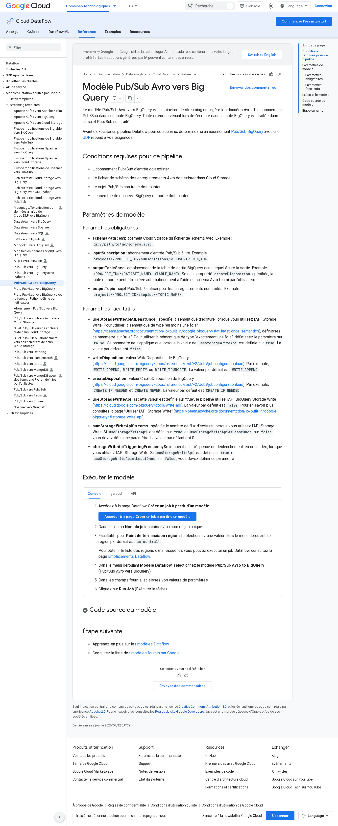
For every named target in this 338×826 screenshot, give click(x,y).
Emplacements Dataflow (129, 556)
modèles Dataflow (153, 644)
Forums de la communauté (160, 756)
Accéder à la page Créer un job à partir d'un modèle (147, 516)
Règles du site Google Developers (179, 711)
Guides (33, 31)
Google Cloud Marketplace (92, 771)
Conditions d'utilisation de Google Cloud (232, 805)
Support (145, 763)
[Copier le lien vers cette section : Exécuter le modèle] (140, 478)
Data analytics (136, 74)
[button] (32, 75)
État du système (151, 779)
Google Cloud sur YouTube (292, 779)
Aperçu (12, 31)
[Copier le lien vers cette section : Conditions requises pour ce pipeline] (187, 157)
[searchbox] (33, 47)
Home (87, 74)
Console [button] (94, 493)
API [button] (133, 493)
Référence (87, 31)
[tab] (94, 493)
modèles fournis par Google (155, 653)
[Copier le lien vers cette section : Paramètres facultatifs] (140, 309)
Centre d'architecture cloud (226, 779)
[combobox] (210, 5)
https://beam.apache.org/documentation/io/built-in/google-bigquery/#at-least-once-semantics (176, 331)
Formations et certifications (226, 787)
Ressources (140, 31)
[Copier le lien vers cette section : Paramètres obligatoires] (143, 228)
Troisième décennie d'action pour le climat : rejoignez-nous (121, 816)
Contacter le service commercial (97, 779)
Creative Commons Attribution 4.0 (202, 706)
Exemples (113, 31)
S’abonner (280, 815)
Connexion (323, 6)
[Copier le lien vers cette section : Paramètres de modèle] (150, 215)
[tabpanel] (182, 547)
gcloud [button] (116, 493)
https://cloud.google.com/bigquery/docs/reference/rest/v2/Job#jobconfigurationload (168, 363)
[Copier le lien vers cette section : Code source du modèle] (161, 610)
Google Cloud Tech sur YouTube (296, 787)
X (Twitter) (280, 771)
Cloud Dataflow (33, 21)
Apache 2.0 (97, 711)
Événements (281, 763)
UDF (86, 137)
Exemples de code (219, 771)
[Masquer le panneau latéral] (60, 817)
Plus (129, 6)
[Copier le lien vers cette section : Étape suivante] (127, 632)
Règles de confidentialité (127, 805)
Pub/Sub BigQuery (247, 131)
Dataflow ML (58, 31)
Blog (275, 756)
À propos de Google (87, 805)
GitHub (210, 756)
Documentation (109, 74)
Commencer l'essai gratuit (304, 21)
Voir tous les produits (88, 756)
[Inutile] (278, 74)
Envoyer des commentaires (253, 87)
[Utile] (271, 74)
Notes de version (152, 771)
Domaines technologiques (88, 6)
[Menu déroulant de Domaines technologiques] (116, 6)
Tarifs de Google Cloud (90, 763)
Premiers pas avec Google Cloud (230, 763)
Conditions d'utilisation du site (174, 805)
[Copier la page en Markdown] (130, 98)
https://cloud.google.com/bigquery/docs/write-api (137, 405)
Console (253, 6)
